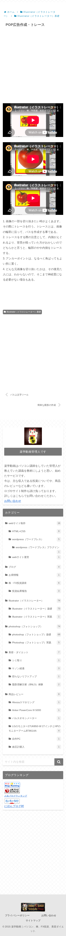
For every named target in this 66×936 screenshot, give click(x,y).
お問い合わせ (12, 500)
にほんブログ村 (14, 806)
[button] (58, 762)
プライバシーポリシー (17, 915)
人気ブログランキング (15, 795)
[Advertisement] (33, 65)
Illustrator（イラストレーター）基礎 (24, 312)
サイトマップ (33, 920)
